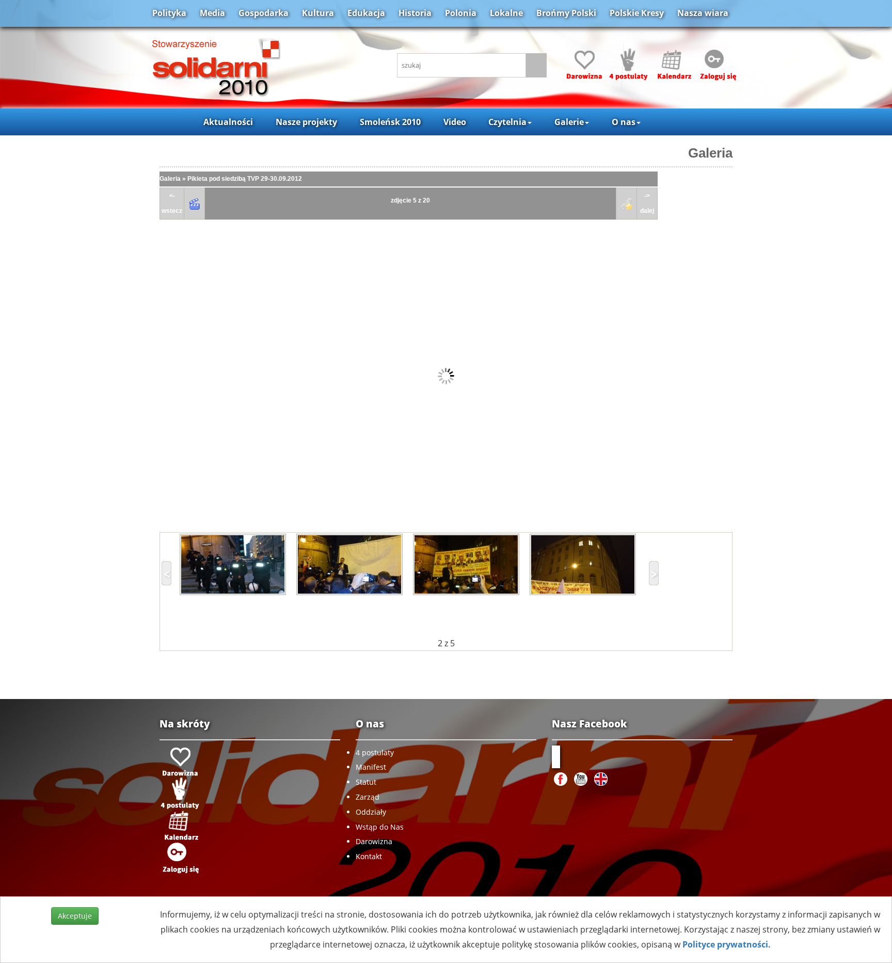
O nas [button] (623, 122)
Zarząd (367, 797)
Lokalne (506, 13)
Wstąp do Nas (380, 827)
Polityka (169, 13)
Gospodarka (263, 13)
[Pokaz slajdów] (194, 204)
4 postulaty (375, 752)
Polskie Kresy (637, 13)
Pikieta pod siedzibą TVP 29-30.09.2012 (244, 178)
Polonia (460, 13)
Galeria (710, 153)
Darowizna (374, 841)
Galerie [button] (569, 122)
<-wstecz (172, 203)
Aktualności (228, 122)
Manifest (371, 767)
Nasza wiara (702, 13)
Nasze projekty (306, 122)
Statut (366, 782)
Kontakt (369, 856)
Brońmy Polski (566, 13)
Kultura (318, 13)
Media (212, 13)
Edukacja (366, 13)
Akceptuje (75, 916)
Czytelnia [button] (507, 122)
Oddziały (371, 812)
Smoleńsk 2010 (390, 122)
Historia (415, 13)
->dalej (647, 203)
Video (454, 122)
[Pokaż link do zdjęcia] (626, 204)
